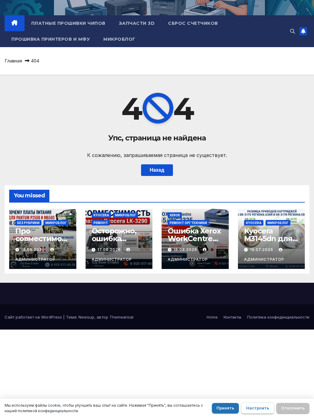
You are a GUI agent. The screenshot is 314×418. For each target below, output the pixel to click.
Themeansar (121, 317)
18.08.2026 (33, 249)
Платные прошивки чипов (68, 23)
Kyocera (101, 215)
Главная (13, 61)
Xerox (175, 215)
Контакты (232, 317)
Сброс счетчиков (193, 23)
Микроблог (119, 39)
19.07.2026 (262, 249)
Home (212, 317)
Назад (157, 170)
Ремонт (101, 223)
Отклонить (293, 407)
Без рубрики (28, 223)
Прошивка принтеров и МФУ (50, 39)
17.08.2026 (110, 249)
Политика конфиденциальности (278, 317)
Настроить (257, 407)
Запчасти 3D (137, 23)
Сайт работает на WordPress (34, 317)
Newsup (86, 317)
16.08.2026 (186, 249)
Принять (225, 407)
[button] (292, 31)
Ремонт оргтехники (188, 223)
